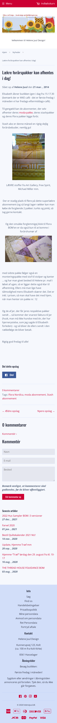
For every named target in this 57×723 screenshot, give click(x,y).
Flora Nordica (15, 394)
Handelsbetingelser (28, 605)
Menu (9, 3)
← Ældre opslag (10, 411)
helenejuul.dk (29, 705)
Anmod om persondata (28, 618)
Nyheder (16, 52)
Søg (28, 596)
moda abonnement (35, 394)
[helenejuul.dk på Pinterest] (25, 696)
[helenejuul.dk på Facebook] (20, 696)
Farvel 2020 (8, 525)
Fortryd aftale (28, 627)
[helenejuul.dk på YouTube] (35, 696)
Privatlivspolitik (28, 609)
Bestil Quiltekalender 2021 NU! (19, 535)
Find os (28, 601)
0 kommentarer (10, 390)
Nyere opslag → (46, 411)
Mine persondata (28, 614)
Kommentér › (9, 433)
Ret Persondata (28, 622)
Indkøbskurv (48, 3)
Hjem (4, 52)
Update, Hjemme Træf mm (17, 544)
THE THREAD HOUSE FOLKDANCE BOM (23, 567)
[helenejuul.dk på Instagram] (30, 696)
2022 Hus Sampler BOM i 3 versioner (22, 515)
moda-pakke (26, 112)
